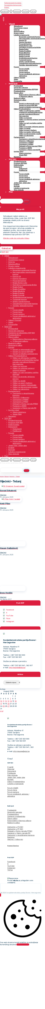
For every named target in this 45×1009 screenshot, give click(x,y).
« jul (1, 711)
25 (4, 706)
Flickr (8, 618)
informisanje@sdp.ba (17, 668)
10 (1, 701)
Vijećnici (3, 495)
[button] (4, 11)
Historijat (10, 769)
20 (9, 704)
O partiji (10, 767)
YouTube (9, 616)
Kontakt (10, 779)
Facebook (10, 610)
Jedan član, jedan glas (16, 777)
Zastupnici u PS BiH (15, 827)
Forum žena (12, 790)
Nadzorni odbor (13, 823)
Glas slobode (12, 775)
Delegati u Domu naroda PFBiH (19, 831)
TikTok (10, 870)
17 (1, 704)
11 (3, 701)
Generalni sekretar (14, 812)
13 (8, 701)
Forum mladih (12, 788)
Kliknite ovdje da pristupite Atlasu (16, 238)
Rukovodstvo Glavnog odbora (19, 821)
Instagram (10, 621)
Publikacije (11, 773)
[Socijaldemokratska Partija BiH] (4, 15)
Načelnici (11, 837)
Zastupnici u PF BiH (15, 829)
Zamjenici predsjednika (16, 816)
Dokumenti (11, 771)
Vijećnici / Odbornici (15, 839)
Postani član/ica (13, 846)
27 (9, 706)
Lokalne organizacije (15, 784)
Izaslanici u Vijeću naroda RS (18, 833)
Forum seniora (13, 792)
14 (11, 701)
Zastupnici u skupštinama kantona (20, 835)
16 (16, 701)
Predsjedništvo (13, 814)
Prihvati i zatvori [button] (22, 944)
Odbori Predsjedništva (16, 782)
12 (6, 701)
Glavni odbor (12, 819)
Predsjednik (11, 810)
